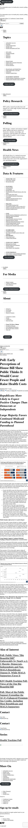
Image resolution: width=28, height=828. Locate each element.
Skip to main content (6, 1)
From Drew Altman (10, 180)
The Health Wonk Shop (11, 194)
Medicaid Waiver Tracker (12, 220)
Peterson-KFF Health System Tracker (15, 79)
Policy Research (7, 94)
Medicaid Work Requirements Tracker (15, 221)
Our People (8, 310)
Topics (4, 30)
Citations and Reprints (11, 283)
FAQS (7, 213)
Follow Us (7, 18)
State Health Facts (10, 236)
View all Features (9, 257)
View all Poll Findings (10, 140)
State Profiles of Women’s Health (14, 255)
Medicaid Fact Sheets (11, 244)
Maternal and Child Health (9, 779)
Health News (6, 142)
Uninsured (8, 71)
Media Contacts (9, 282)
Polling (4, 116)
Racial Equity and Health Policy (13, 69)
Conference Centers (15, 18)
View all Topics (5, 784)
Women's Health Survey (11, 209)
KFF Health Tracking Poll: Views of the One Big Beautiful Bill (14, 684)
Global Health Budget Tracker (13, 223)
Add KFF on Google (23, 390)
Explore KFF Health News (11, 164)
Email (8, 390)
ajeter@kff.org (4, 718)
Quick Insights (9, 187)
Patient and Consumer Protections (14, 62)
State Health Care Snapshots (12, 248)
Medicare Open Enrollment (12, 216)
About (4, 291)
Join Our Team (9, 320)
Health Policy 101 (10, 190)
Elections (8, 44)
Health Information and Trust (13, 48)
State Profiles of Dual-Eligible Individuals (16, 253)
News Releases (9, 285)
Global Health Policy (11, 45)
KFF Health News (8, 155)
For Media (5, 267)
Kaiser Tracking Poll (5, 434)
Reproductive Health (13, 644)
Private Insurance (10, 65)
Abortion (13, 643)
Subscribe (2, 18)
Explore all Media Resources (11, 289)
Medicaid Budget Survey (12, 200)
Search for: (2, 23)
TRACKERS (9, 217)
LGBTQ (8, 54)
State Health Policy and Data (13, 70)
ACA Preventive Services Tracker (14, 219)
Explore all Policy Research (11, 113)
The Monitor (9, 189)
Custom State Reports (11, 238)
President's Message (10, 325)
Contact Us (8, 319)
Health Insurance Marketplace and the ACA (16, 215)
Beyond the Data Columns (12, 328)
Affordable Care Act (11, 43)
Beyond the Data (10, 181)
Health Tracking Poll (10, 740)
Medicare (8, 57)
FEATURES (9, 186)
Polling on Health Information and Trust (15, 207)
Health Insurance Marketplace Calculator (15, 78)
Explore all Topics (9, 84)
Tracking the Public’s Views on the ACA (15, 206)
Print (3, 390)
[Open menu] (0, 22)
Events (7, 318)
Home (1, 353)
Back (5, 31)
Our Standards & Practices (12, 327)
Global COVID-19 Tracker (12, 224)
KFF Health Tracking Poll (12, 205)
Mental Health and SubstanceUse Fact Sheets (13, 246)
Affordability (19, 643)
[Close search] (1, 25)
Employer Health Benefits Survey (14, 198)
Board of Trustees (10, 312)
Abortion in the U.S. (11, 231)
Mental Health (9, 61)
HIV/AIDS (8, 52)
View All (8, 329)
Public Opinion (9, 64)
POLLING (8, 203)
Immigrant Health (10, 53)
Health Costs (9, 47)
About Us (8, 308)
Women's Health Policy (11, 73)
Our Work (8, 311)
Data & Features (7, 166)
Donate (21, 18)
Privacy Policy (6, 818)
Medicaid (8, 56)
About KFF (7, 337)
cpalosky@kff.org (5, 729)
